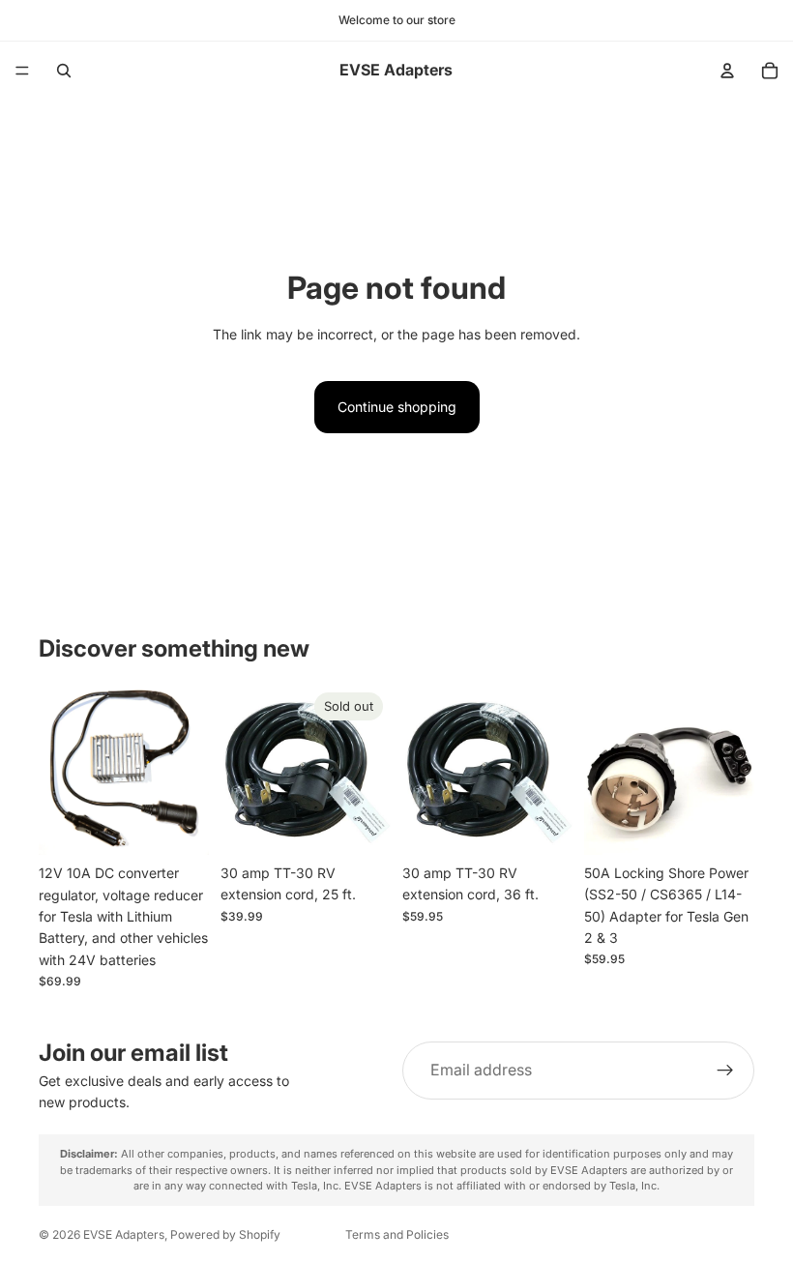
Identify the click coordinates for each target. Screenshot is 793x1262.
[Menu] (22, 70)
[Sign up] (725, 1070)
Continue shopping (397, 406)
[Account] (727, 70)
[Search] (64, 70)
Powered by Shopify (225, 1234)
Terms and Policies (397, 1234)
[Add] (179, 825)
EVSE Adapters (123, 1234)
